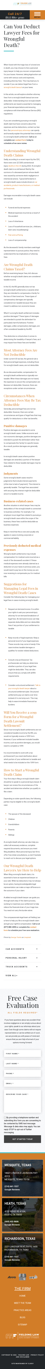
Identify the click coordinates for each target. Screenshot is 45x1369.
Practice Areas (22, 1310)
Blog (22, 1317)
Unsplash (27, 937)
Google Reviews (12, 1189)
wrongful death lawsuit (13, 87)
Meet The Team (22, 1303)
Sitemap (22, 1324)
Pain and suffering (15, 235)
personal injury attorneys (20, 130)
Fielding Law (23, 1355)
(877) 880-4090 (15, 17)
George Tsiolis (16, 937)
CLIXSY (31, 1363)
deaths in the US (14, 166)
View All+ (12, 976)
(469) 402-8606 (11, 1221)
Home (22, 1295)
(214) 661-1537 (11, 1186)
